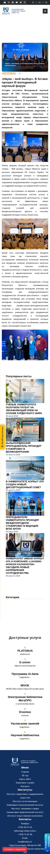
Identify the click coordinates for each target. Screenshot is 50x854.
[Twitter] (21, 2)
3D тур (25, 775)
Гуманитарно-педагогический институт (25, 812)
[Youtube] (17, 2)
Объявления (14, 605)
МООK (25, 685)
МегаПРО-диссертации (2, 435)
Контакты (25, 786)
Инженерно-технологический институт (25, 805)
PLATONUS (25, 650)
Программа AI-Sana (25, 673)
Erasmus (25, 712)
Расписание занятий (25, 723)
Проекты (11, 612)
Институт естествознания (25, 801)
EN (46, 2)
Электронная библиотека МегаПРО (25, 698)
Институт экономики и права (25, 808)
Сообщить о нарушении (14, 849)
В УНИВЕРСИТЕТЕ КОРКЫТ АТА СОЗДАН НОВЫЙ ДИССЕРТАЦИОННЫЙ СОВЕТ (25, 484)
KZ (33, 2)
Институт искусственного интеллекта (25, 816)
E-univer (25, 662)
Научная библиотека (25, 735)
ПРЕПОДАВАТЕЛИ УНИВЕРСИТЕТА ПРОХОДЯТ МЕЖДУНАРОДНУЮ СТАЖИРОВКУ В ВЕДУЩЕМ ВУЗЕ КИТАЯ (22, 523)
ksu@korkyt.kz (25, 842)
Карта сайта (25, 779)
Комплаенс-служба (25, 783)
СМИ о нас (13, 609)
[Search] (25, 2)
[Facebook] (13, 2)
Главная (25, 772)
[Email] (5, 2)
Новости (13, 602)
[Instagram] (9, 2)
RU (39, 2)
